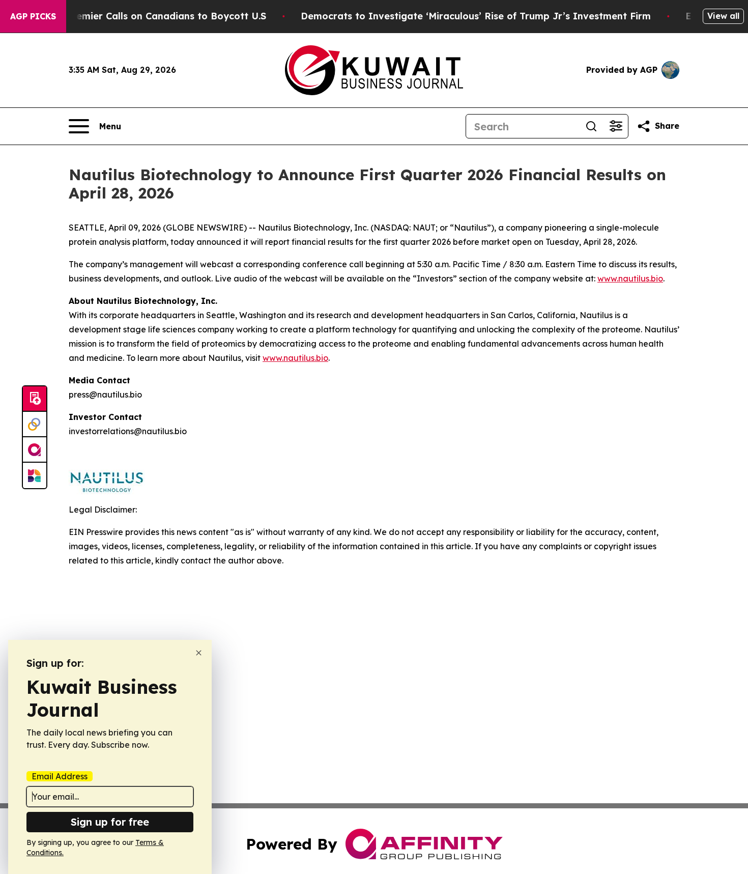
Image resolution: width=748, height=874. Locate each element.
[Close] (199, 653)
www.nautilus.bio (630, 278)
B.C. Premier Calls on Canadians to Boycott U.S (156, 16)
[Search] (591, 126)
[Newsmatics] (34, 475)
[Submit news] (34, 399)
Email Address (60, 776)
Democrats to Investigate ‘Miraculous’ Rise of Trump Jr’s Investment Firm (476, 16)
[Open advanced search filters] (615, 126)
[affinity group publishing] (34, 450)
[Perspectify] (34, 424)
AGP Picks (33, 16)
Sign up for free (110, 821)
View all (723, 16)
